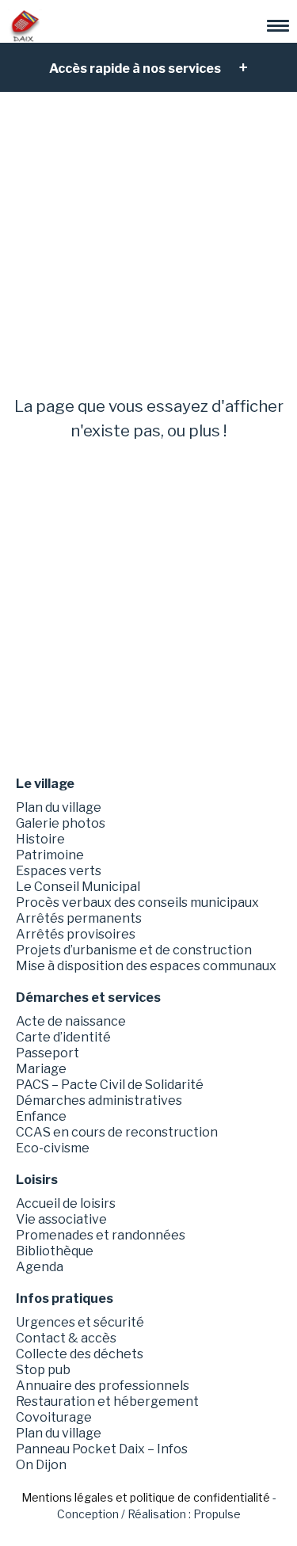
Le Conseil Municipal (78, 886)
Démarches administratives (99, 1100)
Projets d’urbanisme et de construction (134, 950)
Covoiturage (54, 1417)
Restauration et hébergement (107, 1401)
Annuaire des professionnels (102, 1385)
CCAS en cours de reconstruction (117, 1132)
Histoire (40, 839)
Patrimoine (50, 854)
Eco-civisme (52, 1148)
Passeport (47, 1052)
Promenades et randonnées (100, 1235)
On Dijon (41, 1464)
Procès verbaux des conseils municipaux (137, 902)
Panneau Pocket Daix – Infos (102, 1449)
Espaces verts (58, 870)
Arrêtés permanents (79, 918)
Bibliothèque (54, 1251)
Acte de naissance (71, 1021)
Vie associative (61, 1219)
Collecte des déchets (79, 1353)
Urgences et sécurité (80, 1322)
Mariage (41, 1068)
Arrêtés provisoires (75, 934)
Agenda (39, 1266)
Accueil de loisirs (66, 1203)
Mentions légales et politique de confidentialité (145, 1497)
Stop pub (43, 1369)
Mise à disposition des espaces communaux (146, 965)
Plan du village (58, 807)
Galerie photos (60, 823)
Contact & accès (66, 1338)
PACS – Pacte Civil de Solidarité (110, 1084)
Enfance (41, 1116)
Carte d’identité (63, 1037)
